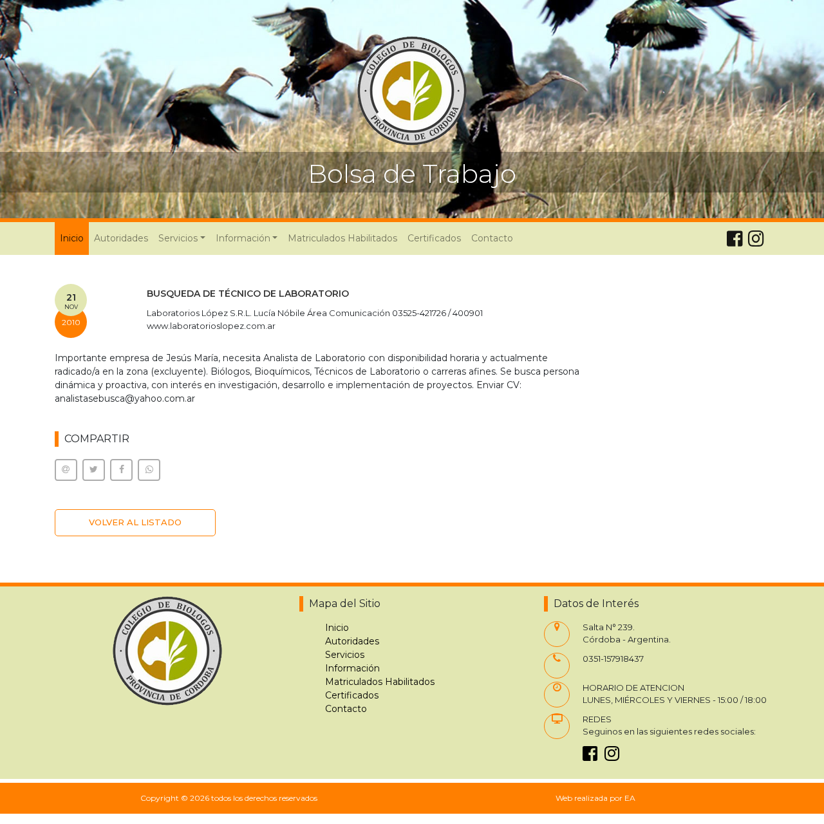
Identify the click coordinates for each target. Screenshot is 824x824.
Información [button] (243, 238)
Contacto (492, 238)
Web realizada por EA (595, 798)
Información (352, 668)
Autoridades (121, 238)
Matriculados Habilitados (342, 238)
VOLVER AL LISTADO (135, 522)
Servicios (344, 654)
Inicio (74, 238)
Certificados (434, 238)
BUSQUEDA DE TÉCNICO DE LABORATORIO (248, 293)
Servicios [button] (178, 238)
